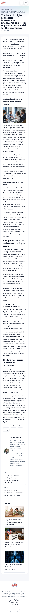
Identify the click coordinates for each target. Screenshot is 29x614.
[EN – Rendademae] (3, 2)
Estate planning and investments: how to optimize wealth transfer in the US (13, 491)
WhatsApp (6, 430)
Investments (8, 9)
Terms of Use (14, 604)
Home (2, 9)
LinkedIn (20, 426)
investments (15, 44)
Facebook (6, 426)
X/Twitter (13, 426)
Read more (24, 596)
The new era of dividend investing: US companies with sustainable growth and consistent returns (13, 477)
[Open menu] (26, 3)
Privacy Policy (14, 602)
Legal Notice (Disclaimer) (14, 601)
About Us (14, 599)
